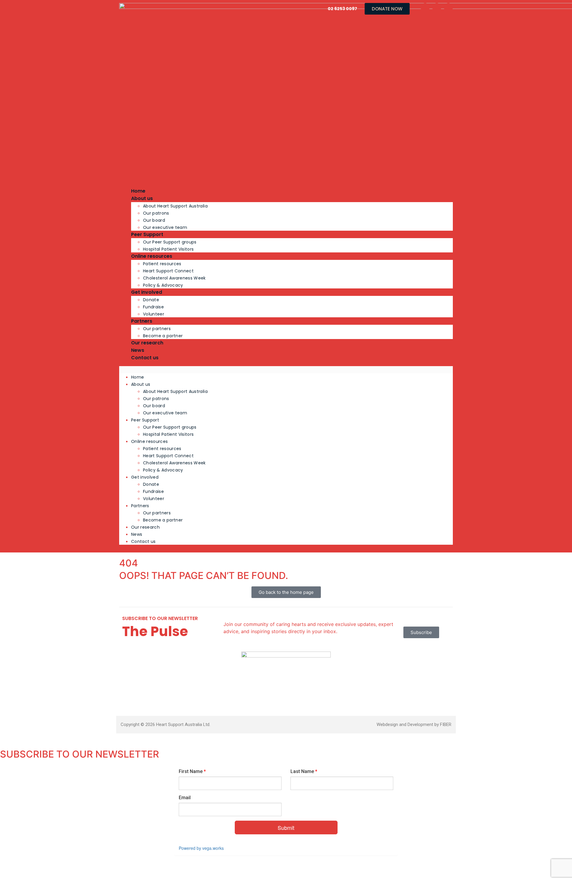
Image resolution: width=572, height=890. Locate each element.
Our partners (157, 329)
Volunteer (153, 314)
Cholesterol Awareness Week (174, 278)
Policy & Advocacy (163, 285)
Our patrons (156, 213)
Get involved (146, 292)
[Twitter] (436, 7)
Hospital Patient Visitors (168, 249)
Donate (151, 300)
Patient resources (162, 264)
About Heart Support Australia (175, 206)
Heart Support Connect (168, 271)
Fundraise (153, 307)
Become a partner (163, 336)
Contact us (144, 357)
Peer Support (147, 234)
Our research (147, 342)
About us (142, 198)
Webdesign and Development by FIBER (414, 724)
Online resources (151, 256)
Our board (154, 220)
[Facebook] (425, 7)
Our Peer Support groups (170, 242)
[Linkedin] (448, 7)
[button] (286, 369)
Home (138, 191)
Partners (141, 321)
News (137, 350)
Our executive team (165, 227)
